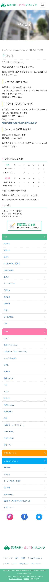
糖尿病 (6, 257)
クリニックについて (20, 50)
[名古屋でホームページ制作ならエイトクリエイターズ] (24, 573)
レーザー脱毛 (8, 431)
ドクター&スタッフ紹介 (12, 481)
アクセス (7, 474)
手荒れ (6, 365)
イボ (5, 385)
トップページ (6, 50)
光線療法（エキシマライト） (14, 425)
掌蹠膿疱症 (8, 411)
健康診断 (7, 297)
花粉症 (6, 310)
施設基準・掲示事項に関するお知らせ (17, 501)
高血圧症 (7, 243)
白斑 (5, 418)
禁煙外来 (7, 303)
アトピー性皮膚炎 (10, 358)
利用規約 (26, 579)
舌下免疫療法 (8, 317)
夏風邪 (6, 277)
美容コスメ (8, 445)
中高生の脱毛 (8, 438)
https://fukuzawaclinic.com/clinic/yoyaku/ (19, 122)
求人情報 (7, 487)
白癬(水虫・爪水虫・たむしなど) (15, 351)
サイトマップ (8, 507)
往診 (5, 323)
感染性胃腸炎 (8, 270)
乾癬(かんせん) (9, 405)
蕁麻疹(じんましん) (11, 345)
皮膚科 (6, 331)
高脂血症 (7, 250)
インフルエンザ (9, 283)
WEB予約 (32, 50)
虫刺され (7, 398)
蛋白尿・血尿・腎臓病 (12, 263)
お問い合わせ (8, 494)
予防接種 (7, 290)
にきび (6, 338)
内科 (5, 237)
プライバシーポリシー (15, 579)
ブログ (14, 563)
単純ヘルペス (8, 378)
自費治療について (10, 453)
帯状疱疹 (7, 371)
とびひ (6, 391)
